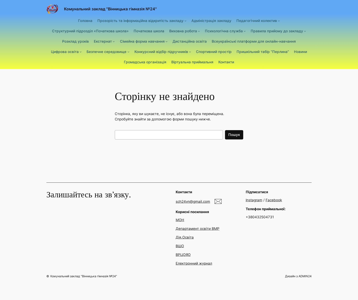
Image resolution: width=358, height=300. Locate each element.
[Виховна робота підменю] (199, 31)
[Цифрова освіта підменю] (81, 52)
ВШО (180, 246)
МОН (180, 220)
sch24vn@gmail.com (193, 201)
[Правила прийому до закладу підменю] (305, 31)
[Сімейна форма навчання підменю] (167, 41)
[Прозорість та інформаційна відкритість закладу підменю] (185, 20)
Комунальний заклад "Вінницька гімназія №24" (110, 8)
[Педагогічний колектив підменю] (279, 20)
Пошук (234, 135)
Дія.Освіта (185, 237)
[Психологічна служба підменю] (245, 31)
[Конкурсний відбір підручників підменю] (190, 52)
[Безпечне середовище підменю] (128, 52)
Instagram (254, 200)
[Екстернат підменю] (114, 41)
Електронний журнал (194, 263)
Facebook (274, 200)
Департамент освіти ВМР (197, 229)
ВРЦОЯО (183, 255)
